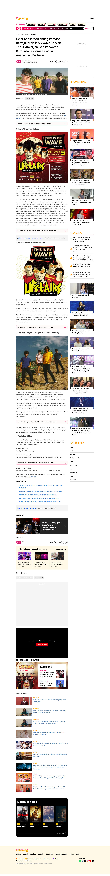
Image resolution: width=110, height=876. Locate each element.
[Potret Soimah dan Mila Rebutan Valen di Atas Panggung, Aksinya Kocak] (60, 674)
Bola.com (48, 858)
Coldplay (72, 451)
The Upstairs (33, 34)
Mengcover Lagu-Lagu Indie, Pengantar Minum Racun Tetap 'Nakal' (36, 327)
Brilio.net (29, 860)
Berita (26, 34)
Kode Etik (40, 854)
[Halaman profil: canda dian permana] (17, 61)
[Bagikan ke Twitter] (59, 61)
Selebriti (36, 708)
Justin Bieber (73, 454)
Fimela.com (20, 860)
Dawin (71, 469)
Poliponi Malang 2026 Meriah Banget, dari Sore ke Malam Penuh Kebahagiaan (81, 163)
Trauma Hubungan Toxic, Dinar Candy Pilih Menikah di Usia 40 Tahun (81, 223)
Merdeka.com (58, 858)
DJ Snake (72, 461)
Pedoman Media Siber (61, 854)
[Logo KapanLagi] (22, 18)
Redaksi (25, 854)
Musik (22, 34)
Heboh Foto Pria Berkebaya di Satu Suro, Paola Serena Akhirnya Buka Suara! (81, 391)
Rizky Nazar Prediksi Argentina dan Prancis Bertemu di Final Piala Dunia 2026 (81, 123)
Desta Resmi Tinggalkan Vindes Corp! (25, 28)
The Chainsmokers (75, 458)
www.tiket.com (31, 477)
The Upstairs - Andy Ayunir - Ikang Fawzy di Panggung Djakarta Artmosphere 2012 (51, 526)
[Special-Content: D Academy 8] (26, 675)
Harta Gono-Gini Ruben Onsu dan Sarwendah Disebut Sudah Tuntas (82, 203)
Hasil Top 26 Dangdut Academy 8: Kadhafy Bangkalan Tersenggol (46, 685)
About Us (18, 854)
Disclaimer (33, 854)
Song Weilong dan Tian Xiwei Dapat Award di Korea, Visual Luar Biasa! (81, 143)
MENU (92, 19)
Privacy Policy (49, 854)
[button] (62, 61)
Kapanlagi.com (30, 858)
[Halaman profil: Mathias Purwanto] (19, 61)
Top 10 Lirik (77, 442)
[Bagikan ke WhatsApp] (66, 61)
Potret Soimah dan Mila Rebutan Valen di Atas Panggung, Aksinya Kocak (47, 674)
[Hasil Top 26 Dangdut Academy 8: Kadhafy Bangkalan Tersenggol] (60, 684)
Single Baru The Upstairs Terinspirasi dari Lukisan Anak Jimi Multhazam (37, 230)
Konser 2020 (39, 578)
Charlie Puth (73, 465)
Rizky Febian (73, 472)
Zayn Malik (73, 480)
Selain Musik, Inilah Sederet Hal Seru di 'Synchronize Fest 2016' (35, 123)
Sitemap (72, 854)
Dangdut (36, 697)
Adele (71, 447)
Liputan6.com (21, 858)
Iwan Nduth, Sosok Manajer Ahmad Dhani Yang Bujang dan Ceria (39, 498)
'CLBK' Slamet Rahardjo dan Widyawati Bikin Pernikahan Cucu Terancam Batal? (81, 183)
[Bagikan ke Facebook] (55, 61)
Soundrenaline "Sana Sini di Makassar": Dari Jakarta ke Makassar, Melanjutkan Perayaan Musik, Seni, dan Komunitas (50, 767)
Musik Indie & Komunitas (24, 578)
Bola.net (38, 858)
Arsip (77, 854)
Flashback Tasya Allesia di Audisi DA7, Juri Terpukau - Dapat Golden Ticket (80, 411)
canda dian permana (26, 60)
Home (17, 34)
